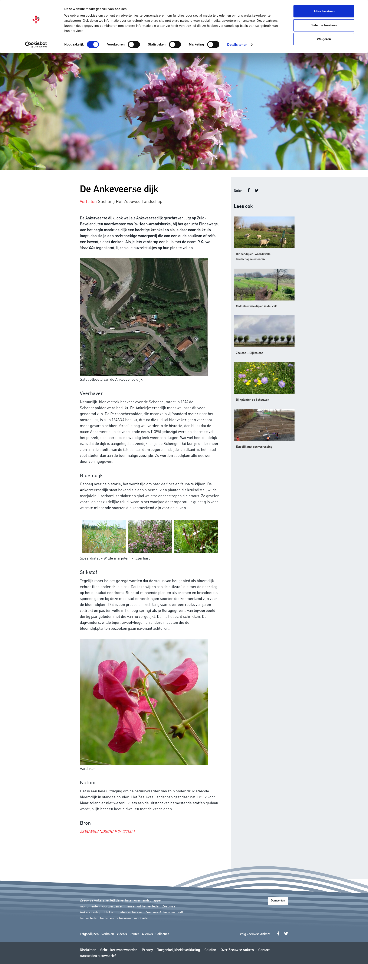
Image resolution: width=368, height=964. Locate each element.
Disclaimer (88, 950)
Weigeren (324, 39)
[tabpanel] (184, 111)
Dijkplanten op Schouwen (252, 399)
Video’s (122, 934)
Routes (134, 934)
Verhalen (107, 934)
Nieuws (147, 934)
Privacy (147, 950)
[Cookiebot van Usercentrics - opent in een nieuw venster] (36, 44)
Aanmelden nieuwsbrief (98, 956)
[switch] (134, 44)
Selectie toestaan (324, 25)
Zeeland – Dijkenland (249, 352)
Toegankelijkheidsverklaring (178, 950)
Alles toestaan (324, 11)
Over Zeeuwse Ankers (237, 950)
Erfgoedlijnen (89, 934)
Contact (264, 950)
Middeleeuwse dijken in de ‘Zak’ (257, 306)
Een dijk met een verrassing (254, 446)
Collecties (162, 934)
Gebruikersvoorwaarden (118, 950)
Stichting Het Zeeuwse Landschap (130, 201)
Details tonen (237, 44)
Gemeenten (278, 900)
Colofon (210, 950)
